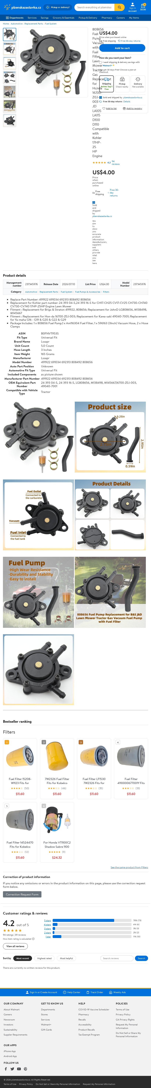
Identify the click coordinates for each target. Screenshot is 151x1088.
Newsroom (9, 1019)
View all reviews (15, 946)
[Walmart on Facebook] (6, 1069)
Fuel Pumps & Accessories (87, 291)
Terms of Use (122, 1009)
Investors (8, 1024)
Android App (10, 1056)
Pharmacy (107, 17)
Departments (16, 17)
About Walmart (12, 1009)
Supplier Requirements (15, 1034)
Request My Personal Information (127, 1026)
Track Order (97, 992)
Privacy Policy (123, 1014)
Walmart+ (46, 1024)
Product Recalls (86, 1029)
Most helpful (66, 958)
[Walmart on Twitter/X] (12, 1069)
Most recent (22, 958)
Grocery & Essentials (63, 17)
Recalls (82, 1019)
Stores (44, 1014)
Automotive (16, 23)
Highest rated (44, 958)
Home (6, 23)
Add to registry (134, 108)
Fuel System (51, 23)
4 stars (47, 924)
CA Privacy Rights (125, 1019)
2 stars (47, 932)
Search (141, 958)
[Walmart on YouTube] (19, 1069)
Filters (106, 291)
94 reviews (116, 162)
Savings (44, 17)
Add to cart (122, 48)
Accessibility (85, 1024)
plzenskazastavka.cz (102, 216)
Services (32, 17)
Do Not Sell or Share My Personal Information (128, 1034)
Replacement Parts (33, 23)
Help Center (73, 992)
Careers (121, 17)
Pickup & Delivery (88, 17)
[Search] (119, 7)
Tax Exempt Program (89, 1034)
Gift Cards (46, 1029)
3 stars (47, 928)
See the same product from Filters (129, 867)
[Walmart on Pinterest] (26, 1069)
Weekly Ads (119, 992)
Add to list (111, 108)
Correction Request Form (22, 894)
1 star (48, 936)
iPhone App (10, 1051)
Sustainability (10, 1029)
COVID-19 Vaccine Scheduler (93, 1009)
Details (126, 101)
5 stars (47, 920)
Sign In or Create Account (43, 992)
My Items (134, 17)
